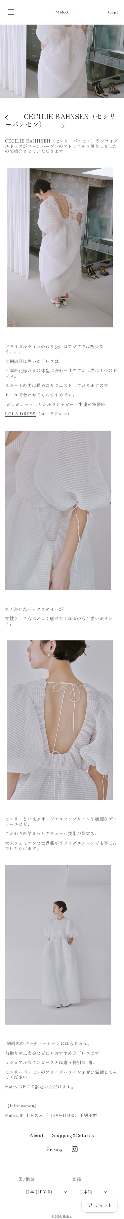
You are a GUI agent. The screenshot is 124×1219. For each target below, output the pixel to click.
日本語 (85, 1191)
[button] (11, 12)
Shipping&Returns (73, 1135)
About (36, 1135)
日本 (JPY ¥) (38, 1191)
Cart (113, 12)
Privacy (54, 1149)
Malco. (67, 1216)
